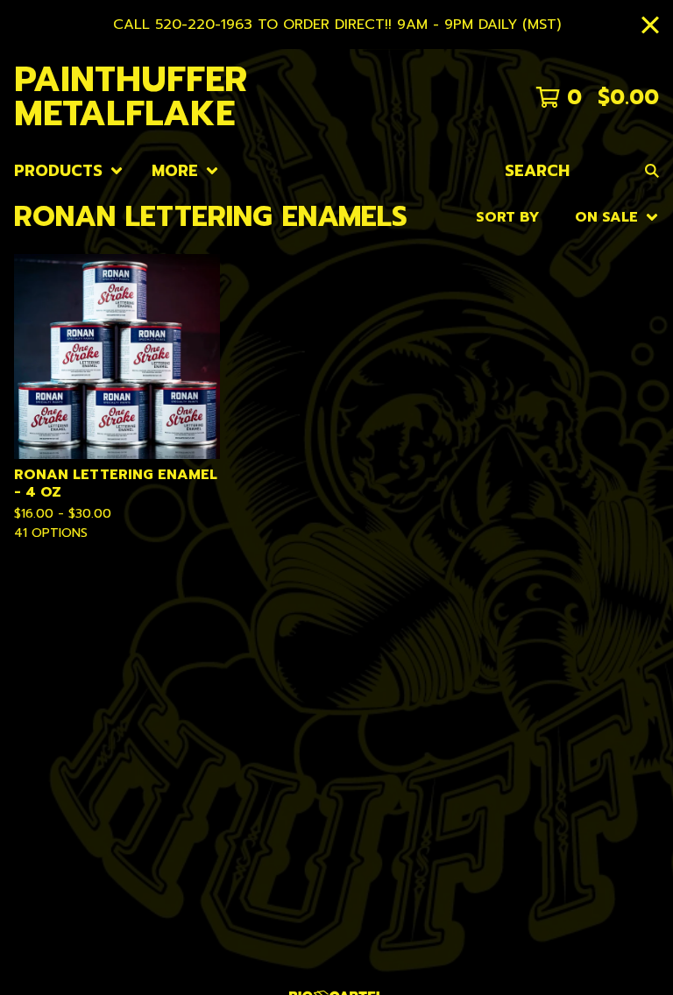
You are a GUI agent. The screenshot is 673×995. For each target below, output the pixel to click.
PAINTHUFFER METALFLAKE (130, 97)
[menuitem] (69, 171)
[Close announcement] (650, 25)
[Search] (652, 171)
